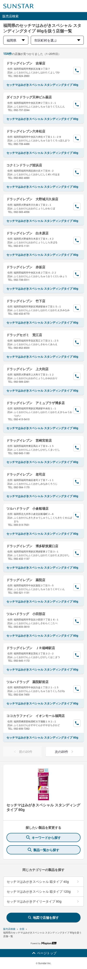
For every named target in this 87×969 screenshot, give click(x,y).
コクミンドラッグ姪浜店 (24, 165)
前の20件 (25, 751)
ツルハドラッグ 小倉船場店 (27, 508)
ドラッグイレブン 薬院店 (25, 580)
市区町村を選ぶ (45, 40)
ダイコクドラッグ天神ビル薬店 (29, 97)
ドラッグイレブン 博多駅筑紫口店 (32, 546)
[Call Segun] (77, 70)
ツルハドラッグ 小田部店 (25, 614)
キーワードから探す (46, 837)
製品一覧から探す (46, 849)
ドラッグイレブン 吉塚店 (25, 63)
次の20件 (61, 751)
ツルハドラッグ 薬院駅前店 (27, 682)
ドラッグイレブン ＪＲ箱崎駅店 (30, 648)
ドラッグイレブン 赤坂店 (25, 267)
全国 (21, 928)
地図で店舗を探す (46, 917)
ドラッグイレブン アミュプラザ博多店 (35, 403)
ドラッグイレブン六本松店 (25, 131)
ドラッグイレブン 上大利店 (27, 369)
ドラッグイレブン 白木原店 (27, 233)
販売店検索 (9, 928)
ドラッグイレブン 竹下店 (25, 301)
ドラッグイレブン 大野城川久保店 (32, 199)
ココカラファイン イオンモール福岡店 (35, 715)
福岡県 (11, 40)
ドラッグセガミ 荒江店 (24, 335)
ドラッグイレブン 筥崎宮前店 (29, 440)
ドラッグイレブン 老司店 (25, 474)
